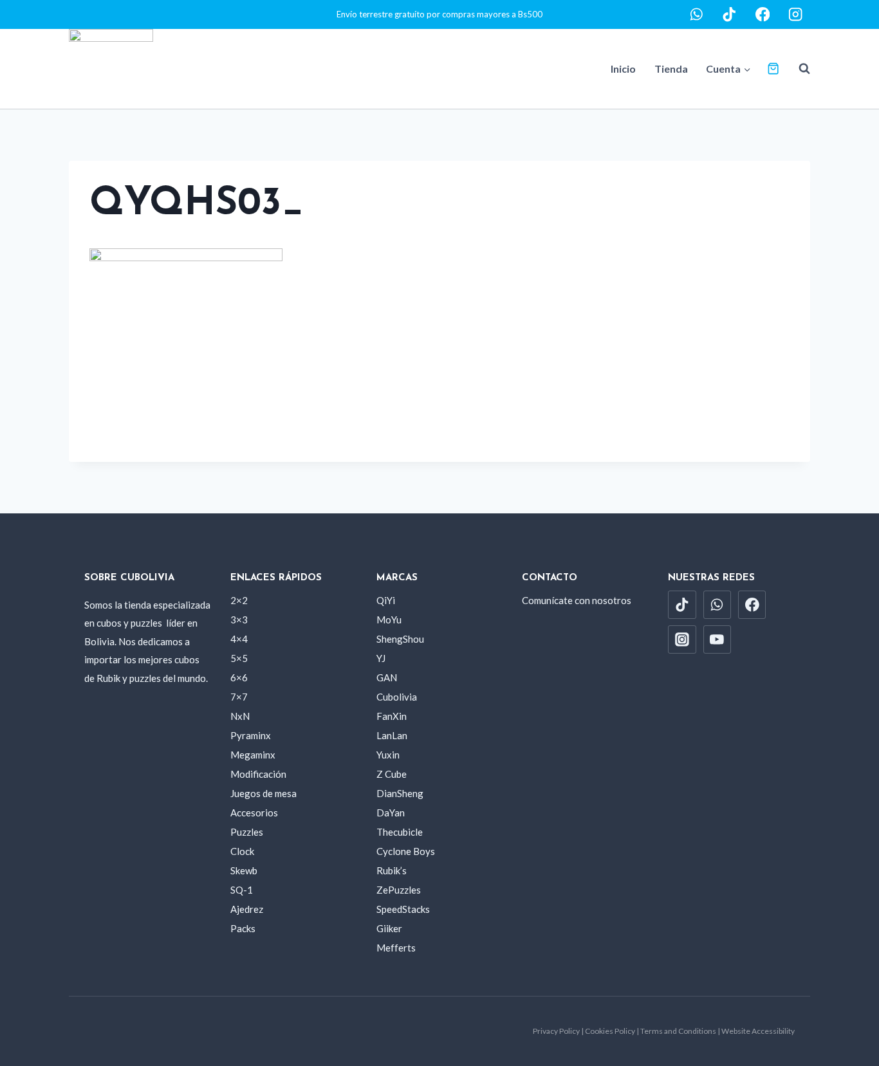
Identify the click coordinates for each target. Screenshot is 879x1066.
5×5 (239, 658)
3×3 (239, 619)
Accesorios (254, 812)
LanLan (391, 735)
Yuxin (388, 754)
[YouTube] (717, 639)
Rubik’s (391, 870)
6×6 (239, 677)
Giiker (389, 928)
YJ (380, 658)
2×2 (239, 600)
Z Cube (391, 774)
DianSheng (399, 793)
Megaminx (252, 754)
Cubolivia (396, 697)
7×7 (239, 697)
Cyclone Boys (405, 851)
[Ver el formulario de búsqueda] (798, 69)
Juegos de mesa (263, 793)
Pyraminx (250, 735)
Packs (242, 928)
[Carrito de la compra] (773, 68)
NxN (240, 716)
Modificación (258, 774)
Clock (242, 851)
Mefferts (396, 947)
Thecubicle (399, 832)
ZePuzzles (398, 890)
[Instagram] (795, 14)
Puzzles (246, 832)
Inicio (623, 68)
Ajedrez (246, 909)
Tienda (671, 68)
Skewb (243, 870)
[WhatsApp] (696, 14)
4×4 (239, 639)
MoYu (389, 619)
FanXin (391, 716)
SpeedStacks (403, 909)
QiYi (385, 600)
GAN (386, 677)
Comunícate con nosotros (576, 600)
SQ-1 (241, 890)
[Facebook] (762, 14)
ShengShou (400, 639)
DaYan (390, 812)
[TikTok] (729, 14)
